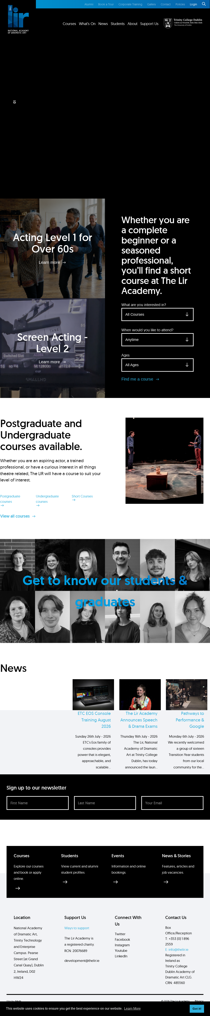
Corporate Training (130, 4)
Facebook (122, 939)
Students (118, 23)
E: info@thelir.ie (176, 949)
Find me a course (137, 379)
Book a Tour (106, 4)
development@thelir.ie (81, 960)
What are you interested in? (143, 304)
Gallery (151, 4)
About (132, 23)
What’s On (87, 23)
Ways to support (76, 928)
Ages (125, 355)
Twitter (120, 934)
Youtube (121, 950)
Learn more (50, 262)
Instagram (122, 945)
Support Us (149, 23)
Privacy (199, 1001)
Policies (180, 4)
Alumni (88, 4)
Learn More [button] (132, 1008)
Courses (69, 23)
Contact (166, 4)
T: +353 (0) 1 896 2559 (177, 941)
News (103, 23)
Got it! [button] (197, 1008)
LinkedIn (121, 956)
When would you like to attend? (147, 330)
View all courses (15, 516)
